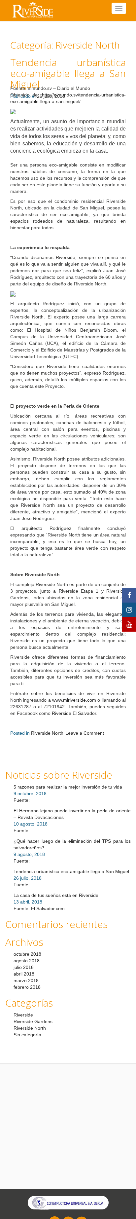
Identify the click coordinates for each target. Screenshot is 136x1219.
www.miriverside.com (74, 700)
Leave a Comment (84, 733)
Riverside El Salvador (74, 713)
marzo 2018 (26, 980)
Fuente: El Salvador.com (39, 908)
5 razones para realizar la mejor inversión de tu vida (68, 787)
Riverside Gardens (33, 1021)
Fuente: (22, 800)
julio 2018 (24, 967)
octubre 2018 (27, 954)
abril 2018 (24, 974)
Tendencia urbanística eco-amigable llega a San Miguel (68, 73)
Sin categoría (27, 1034)
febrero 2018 (27, 987)
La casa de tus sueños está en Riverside (56, 895)
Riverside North (47, 733)
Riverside (23, 1014)
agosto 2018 (27, 960)
